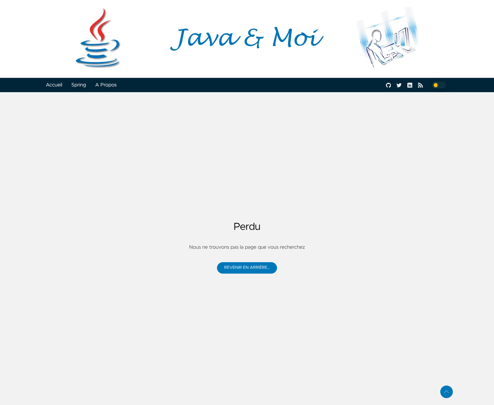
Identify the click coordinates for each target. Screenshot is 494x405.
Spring (78, 85)
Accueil (54, 85)
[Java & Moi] (247, 39)
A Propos (106, 85)
